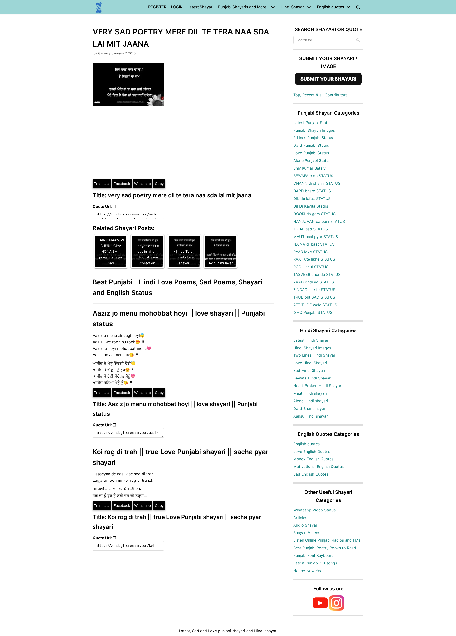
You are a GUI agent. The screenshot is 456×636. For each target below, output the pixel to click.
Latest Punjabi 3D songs (315, 563)
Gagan (103, 53)
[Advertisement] (183, 143)
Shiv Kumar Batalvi (310, 168)
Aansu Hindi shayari (311, 416)
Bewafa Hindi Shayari (312, 378)
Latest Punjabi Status (312, 122)
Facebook (122, 183)
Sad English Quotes (310, 474)
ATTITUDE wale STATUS (315, 304)
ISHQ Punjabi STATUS (312, 312)
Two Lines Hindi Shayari (314, 355)
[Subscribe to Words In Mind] (320, 609)
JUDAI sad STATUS (310, 229)
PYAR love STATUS (310, 251)
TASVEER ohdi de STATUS (317, 274)
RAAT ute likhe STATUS (314, 259)
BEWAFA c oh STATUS (313, 175)
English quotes (306, 444)
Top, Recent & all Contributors (320, 94)
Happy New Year (308, 570)
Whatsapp (142, 183)
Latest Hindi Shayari (311, 340)
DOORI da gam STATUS (314, 213)
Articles (300, 517)
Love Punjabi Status (311, 153)
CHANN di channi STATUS (316, 183)
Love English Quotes (311, 451)
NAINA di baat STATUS (314, 244)
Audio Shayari (305, 525)
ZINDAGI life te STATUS (314, 289)
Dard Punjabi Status (311, 145)
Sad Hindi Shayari (309, 370)
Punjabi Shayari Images (314, 130)
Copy (159, 183)
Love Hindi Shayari (310, 362)
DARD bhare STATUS (312, 191)
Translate (102, 183)
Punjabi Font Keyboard (313, 555)
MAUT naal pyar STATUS (315, 236)
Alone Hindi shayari (310, 400)
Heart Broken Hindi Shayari (317, 385)
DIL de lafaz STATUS (312, 198)
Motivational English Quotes (318, 466)
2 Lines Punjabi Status (313, 137)
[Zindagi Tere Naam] (99, 7)
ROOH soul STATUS (310, 266)
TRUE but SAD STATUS (314, 297)
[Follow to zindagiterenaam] (336, 609)
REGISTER (157, 7)
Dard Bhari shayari (309, 408)
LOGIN (177, 7)
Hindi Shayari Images (312, 347)
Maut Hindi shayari (310, 393)
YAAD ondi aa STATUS (313, 282)
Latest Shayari (200, 7)
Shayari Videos (306, 532)
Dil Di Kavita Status (310, 206)
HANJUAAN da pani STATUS (319, 221)
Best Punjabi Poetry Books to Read (324, 547)
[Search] (358, 40)
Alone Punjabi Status (311, 160)
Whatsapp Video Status (314, 510)
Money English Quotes (313, 458)
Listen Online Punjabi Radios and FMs (326, 540)
